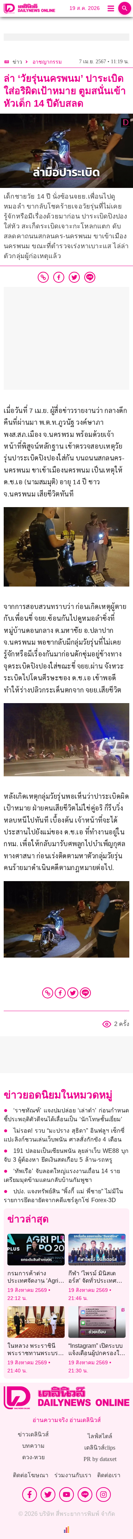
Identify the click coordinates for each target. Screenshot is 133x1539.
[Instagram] (103, 1494)
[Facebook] (60, 992)
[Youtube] (66, 1494)
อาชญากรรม (47, 62)
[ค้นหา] (124, 8)
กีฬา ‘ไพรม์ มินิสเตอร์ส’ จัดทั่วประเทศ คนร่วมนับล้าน (92, 1280)
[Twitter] (72, 992)
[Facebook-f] (29, 1494)
